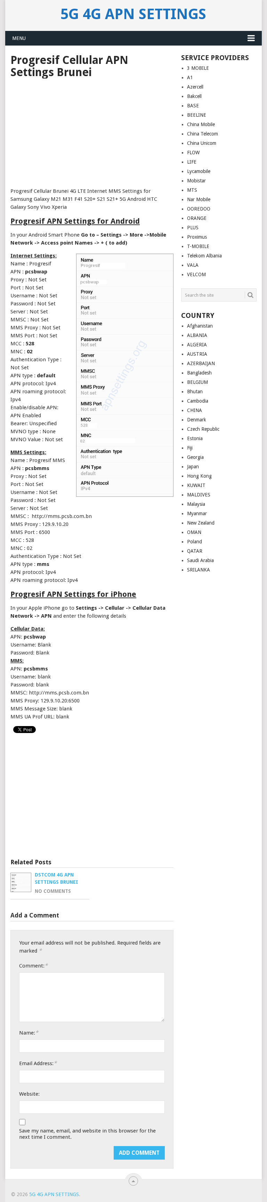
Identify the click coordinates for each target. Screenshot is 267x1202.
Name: (28, 1032)
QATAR (194, 551)
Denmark (196, 419)
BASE (193, 105)
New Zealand (201, 523)
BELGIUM (197, 382)
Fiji (190, 448)
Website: (29, 1094)
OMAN (194, 532)
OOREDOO (198, 209)
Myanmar (197, 513)
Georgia (195, 457)
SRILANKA (198, 570)
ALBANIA (197, 335)
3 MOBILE (198, 68)
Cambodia (197, 401)
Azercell (195, 87)
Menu (19, 38)
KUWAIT (196, 485)
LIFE (191, 162)
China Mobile (201, 124)
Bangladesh (199, 373)
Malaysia (196, 504)
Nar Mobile (198, 199)
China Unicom (201, 143)
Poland (194, 541)
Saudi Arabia (200, 560)
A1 (190, 77)
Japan (193, 466)
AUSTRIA (197, 354)
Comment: (33, 965)
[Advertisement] (91, 130)
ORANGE (197, 218)
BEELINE (196, 115)
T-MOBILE (198, 246)
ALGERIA (197, 344)
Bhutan (195, 391)
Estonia (195, 438)
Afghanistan (200, 326)
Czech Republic (203, 429)
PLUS (193, 227)
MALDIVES (198, 494)
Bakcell (194, 96)
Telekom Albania (204, 255)
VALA (193, 265)
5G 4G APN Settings (133, 14)
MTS (192, 190)
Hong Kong (199, 476)
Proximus (197, 237)
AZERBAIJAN (201, 363)
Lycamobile (198, 171)
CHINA (194, 410)
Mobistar (196, 180)
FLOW (193, 152)
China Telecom (202, 134)
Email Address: (38, 1063)
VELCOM (196, 274)
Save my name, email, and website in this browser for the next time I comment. (87, 1134)
